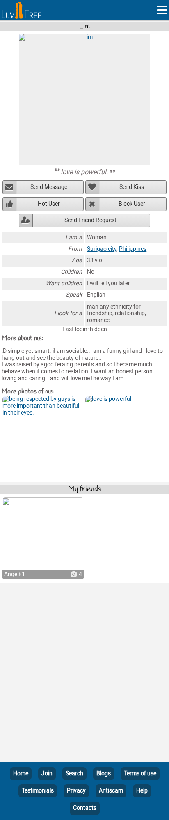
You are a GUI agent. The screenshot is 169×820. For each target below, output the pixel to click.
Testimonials (38, 790)
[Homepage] (21, 10)
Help (142, 790)
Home (20, 773)
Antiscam (111, 790)
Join (47, 773)
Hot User (49, 203)
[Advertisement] (84, 674)
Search (74, 773)
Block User (132, 203)
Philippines (132, 248)
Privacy (76, 790)
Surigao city (101, 248)
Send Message (48, 187)
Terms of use (140, 773)
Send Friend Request (90, 220)
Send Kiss (131, 187)
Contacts (84, 807)
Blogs (103, 773)
